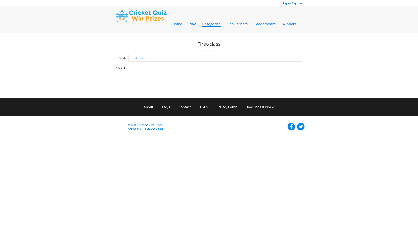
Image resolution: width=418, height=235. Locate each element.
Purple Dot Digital (153, 128)
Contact (185, 107)
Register (297, 3)
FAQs (166, 107)
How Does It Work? (260, 107)
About (148, 107)
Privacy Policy (227, 107)
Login (286, 3)
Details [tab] (122, 58)
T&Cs (204, 107)
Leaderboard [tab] (138, 58)
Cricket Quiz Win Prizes (150, 124)
